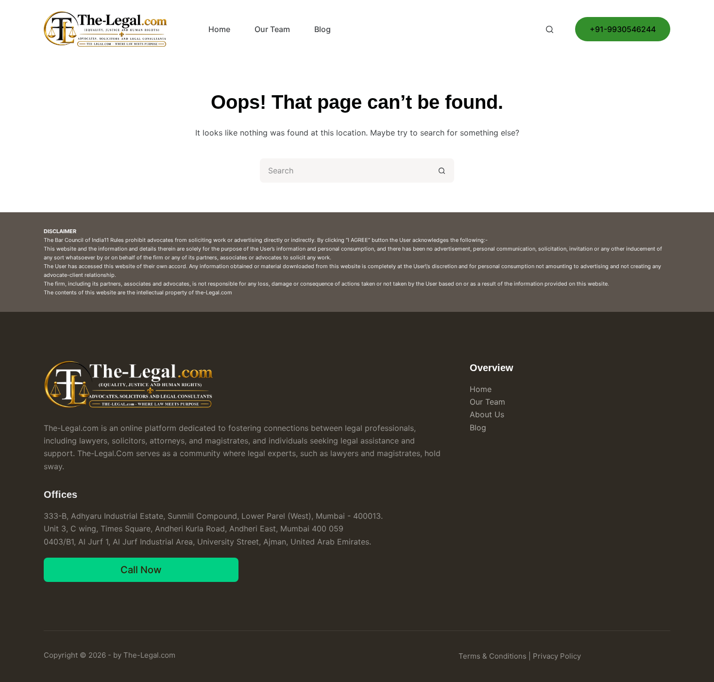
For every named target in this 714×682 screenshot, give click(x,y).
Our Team (272, 29)
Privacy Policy (557, 656)
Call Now (141, 570)
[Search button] (442, 170)
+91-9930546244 (623, 29)
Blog (322, 29)
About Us (487, 414)
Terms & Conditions (493, 656)
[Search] (549, 29)
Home (219, 29)
